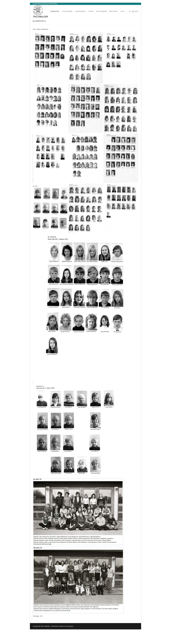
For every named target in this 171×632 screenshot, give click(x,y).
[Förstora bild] (64, 35)
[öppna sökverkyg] (130, 11)
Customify (70, 626)
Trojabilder (40, 16)
